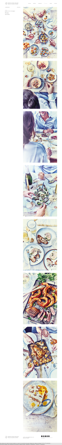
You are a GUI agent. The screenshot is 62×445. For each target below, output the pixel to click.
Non (44, 443)
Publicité (40, 3)
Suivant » (19, 7)
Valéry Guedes (7, 14)
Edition (34, 3)
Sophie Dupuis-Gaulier (13, 3)
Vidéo (51, 3)
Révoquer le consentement (40, 444)
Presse (29, 3)
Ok (42, 443)
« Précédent (7, 7)
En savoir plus (47, 443)
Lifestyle (45, 3)
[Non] (50, 443)
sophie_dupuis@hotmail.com (28, 437)
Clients (55, 3)
